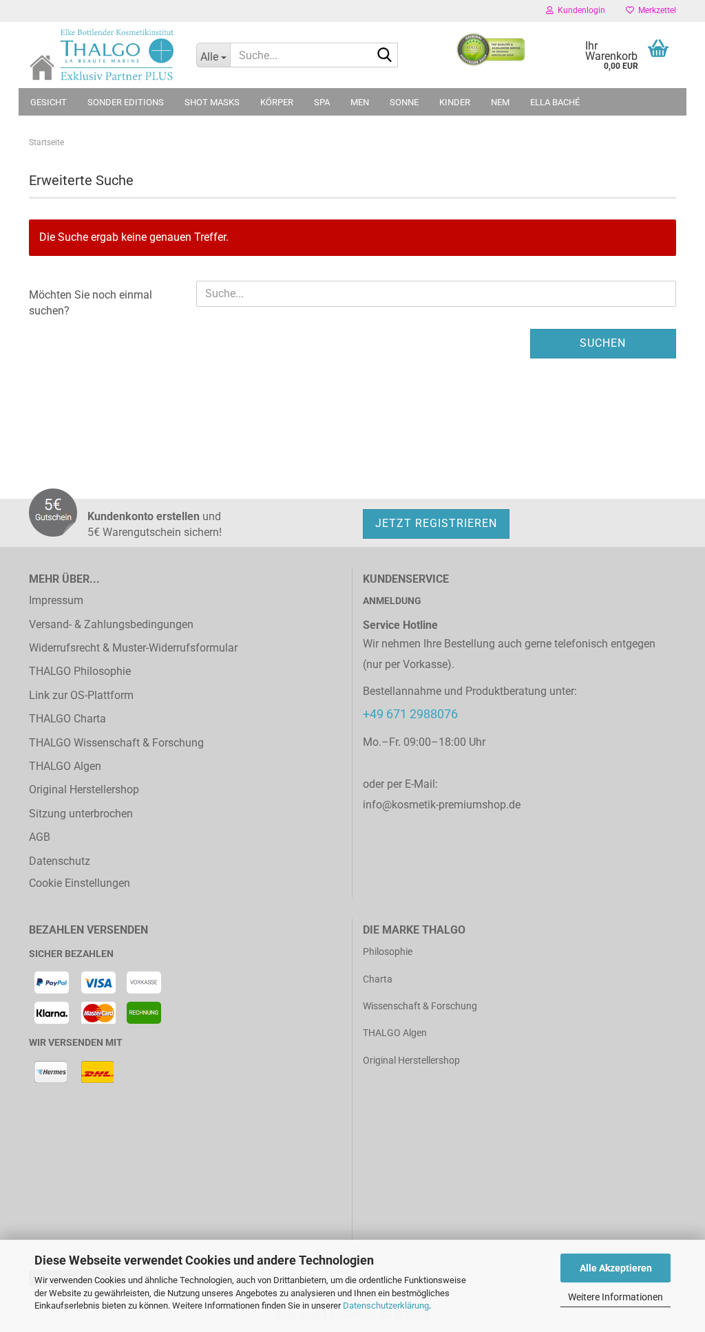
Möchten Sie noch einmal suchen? (90, 302)
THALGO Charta (67, 718)
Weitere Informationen (615, 1296)
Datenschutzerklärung (386, 1305)
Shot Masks (212, 102)
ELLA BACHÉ (555, 102)
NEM (500, 102)
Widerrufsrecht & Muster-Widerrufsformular (133, 647)
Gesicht (48, 102)
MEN (359, 102)
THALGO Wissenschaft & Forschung (116, 742)
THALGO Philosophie (80, 671)
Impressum (56, 600)
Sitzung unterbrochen (81, 813)
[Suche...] (385, 55)
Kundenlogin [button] (579, 10)
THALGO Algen (65, 766)
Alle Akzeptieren (616, 1268)
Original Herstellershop (84, 789)
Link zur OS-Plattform (81, 695)
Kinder (454, 102)
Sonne (404, 102)
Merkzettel (655, 10)
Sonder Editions (125, 102)
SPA (322, 102)
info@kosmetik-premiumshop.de (441, 804)
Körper (276, 102)
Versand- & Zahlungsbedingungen (111, 624)
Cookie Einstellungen (79, 883)
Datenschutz (59, 861)
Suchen (603, 343)
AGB (39, 837)
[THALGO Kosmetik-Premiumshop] (102, 54)
